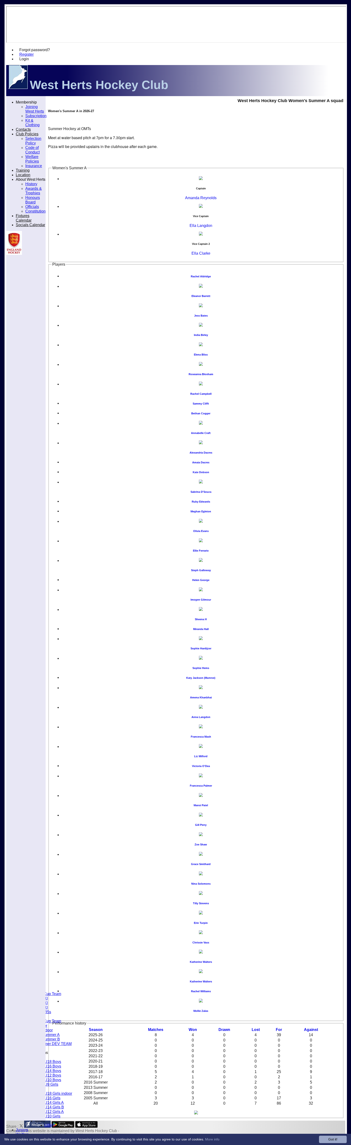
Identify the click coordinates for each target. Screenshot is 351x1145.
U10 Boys (52, 1080)
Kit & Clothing (32, 122)
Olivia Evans (201, 531)
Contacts (23, 129)
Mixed (40, 1120)
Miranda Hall (201, 629)
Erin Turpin (201, 922)
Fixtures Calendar (24, 218)
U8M (48, 1125)
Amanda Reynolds (201, 198)
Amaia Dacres (200, 462)
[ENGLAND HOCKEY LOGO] (14, 254)
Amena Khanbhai (201, 697)
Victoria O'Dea (201, 766)
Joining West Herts (34, 108)
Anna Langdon (200, 717)
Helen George (200, 580)
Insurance (33, 166)
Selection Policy (33, 140)
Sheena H (201, 619)
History (31, 184)
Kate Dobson (201, 472)
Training (23, 170)
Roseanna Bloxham (201, 374)
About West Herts (30, 179)
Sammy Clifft (201, 403)
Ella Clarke (200, 253)
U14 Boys (52, 1070)
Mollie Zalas (200, 1010)
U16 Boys (52, 1066)
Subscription (36, 116)
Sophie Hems (200, 668)
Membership (26, 102)
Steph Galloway (201, 570)
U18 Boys (52, 1061)
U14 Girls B (54, 1107)
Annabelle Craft (201, 433)
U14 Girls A (54, 1102)
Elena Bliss (201, 354)
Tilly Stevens (201, 903)
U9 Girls (51, 1084)
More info (212, 1139)
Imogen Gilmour (201, 599)
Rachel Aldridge (201, 276)
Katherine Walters (201, 961)
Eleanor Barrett (200, 296)
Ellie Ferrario (201, 550)
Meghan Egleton (201, 511)
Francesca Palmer (201, 785)
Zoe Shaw (201, 844)
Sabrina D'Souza (201, 491)
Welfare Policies (32, 158)
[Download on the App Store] (86, 1126)
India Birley (201, 335)
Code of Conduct (32, 149)
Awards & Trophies (33, 190)
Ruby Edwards (201, 501)
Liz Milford (200, 756)
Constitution (35, 211)
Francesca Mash (201, 736)
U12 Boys (52, 1075)
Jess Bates (201, 315)
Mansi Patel (201, 805)
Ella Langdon (201, 226)
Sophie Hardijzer (201, 648)
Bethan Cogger (200, 413)
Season (96, 1030)
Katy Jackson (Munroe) (200, 677)
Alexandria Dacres (201, 452)
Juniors (22, 1130)
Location (23, 175)
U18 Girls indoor (58, 1093)
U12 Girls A (54, 1111)
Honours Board (32, 199)
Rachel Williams (201, 991)
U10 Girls (52, 1116)
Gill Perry (201, 824)
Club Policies (27, 134)
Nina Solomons (201, 883)
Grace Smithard (201, 864)
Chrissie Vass (200, 942)
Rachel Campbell (201, 393)
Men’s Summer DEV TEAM (48, 1043)
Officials (32, 206)
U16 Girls (52, 1098)
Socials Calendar (30, 225)
